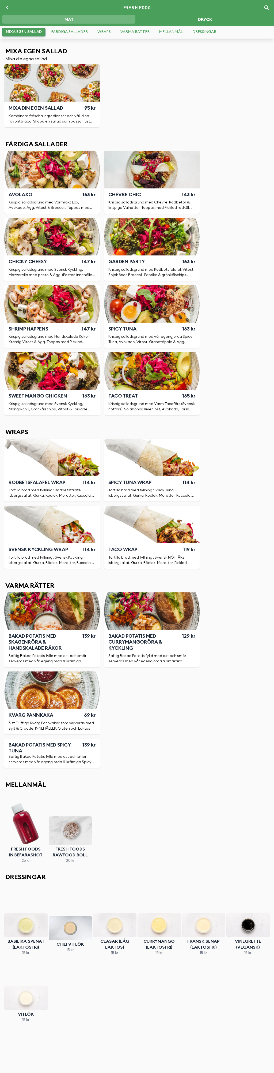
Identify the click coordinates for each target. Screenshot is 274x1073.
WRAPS (104, 32)
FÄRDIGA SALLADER (69, 32)
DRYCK (205, 19)
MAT (69, 19)
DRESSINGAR (204, 32)
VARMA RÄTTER (135, 32)
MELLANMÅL (171, 32)
